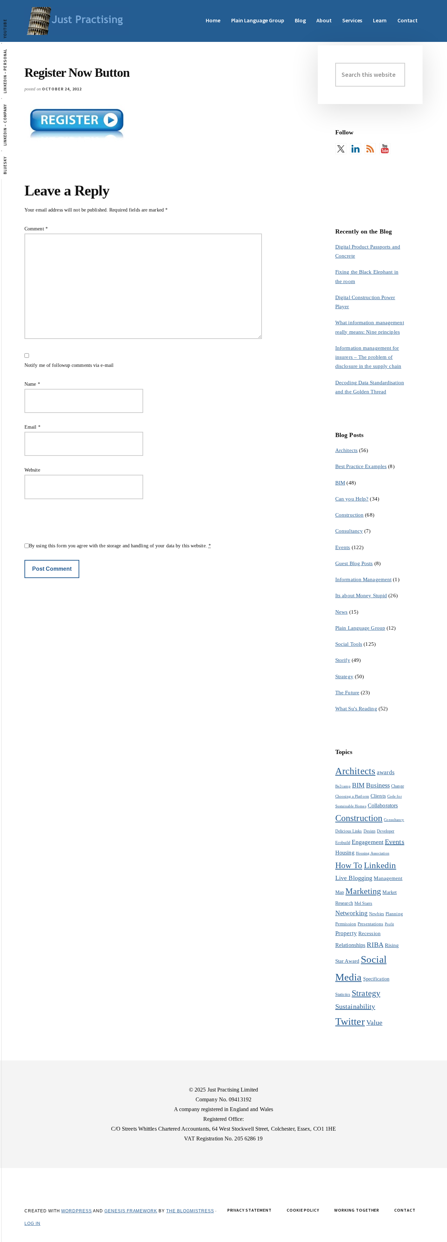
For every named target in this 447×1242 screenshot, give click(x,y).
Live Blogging (353, 877)
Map (339, 892)
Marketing (363, 891)
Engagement (367, 841)
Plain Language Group (360, 628)
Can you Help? (351, 499)
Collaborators (383, 805)
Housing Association (372, 853)
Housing (344, 853)
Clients (378, 796)
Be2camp (343, 786)
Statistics (342, 994)
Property (346, 933)
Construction (349, 515)
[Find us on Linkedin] (355, 148)
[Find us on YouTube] (384, 148)
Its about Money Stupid (361, 595)
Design (370, 831)
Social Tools (348, 644)
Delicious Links (348, 831)
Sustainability (355, 1006)
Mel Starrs (363, 903)
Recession (369, 933)
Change (397, 786)
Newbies (376, 914)
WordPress (76, 1210)
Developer (385, 831)
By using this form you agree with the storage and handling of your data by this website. (120, 545)
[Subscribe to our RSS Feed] (370, 148)
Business (378, 785)
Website (32, 470)
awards (386, 772)
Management (388, 878)
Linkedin (380, 865)
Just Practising (76, 21)
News (341, 612)
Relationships (350, 945)
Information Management (363, 579)
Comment (36, 228)
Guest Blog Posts (354, 563)
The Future (347, 692)
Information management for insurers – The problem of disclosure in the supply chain (368, 357)
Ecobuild (342, 842)
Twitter (350, 1021)
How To (348, 865)
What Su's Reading (356, 708)
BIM (340, 483)
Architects (346, 450)
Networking (351, 913)
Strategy (344, 676)
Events (342, 547)
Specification (376, 979)
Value (374, 1022)
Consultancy (349, 531)
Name (32, 384)
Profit (389, 924)
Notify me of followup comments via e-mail (68, 365)
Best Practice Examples (361, 466)
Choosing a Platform (352, 796)
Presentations (370, 923)
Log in (32, 1223)
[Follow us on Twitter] (340, 148)
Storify (342, 660)
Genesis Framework (130, 1210)
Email (32, 427)
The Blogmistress (190, 1210)
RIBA (375, 944)
